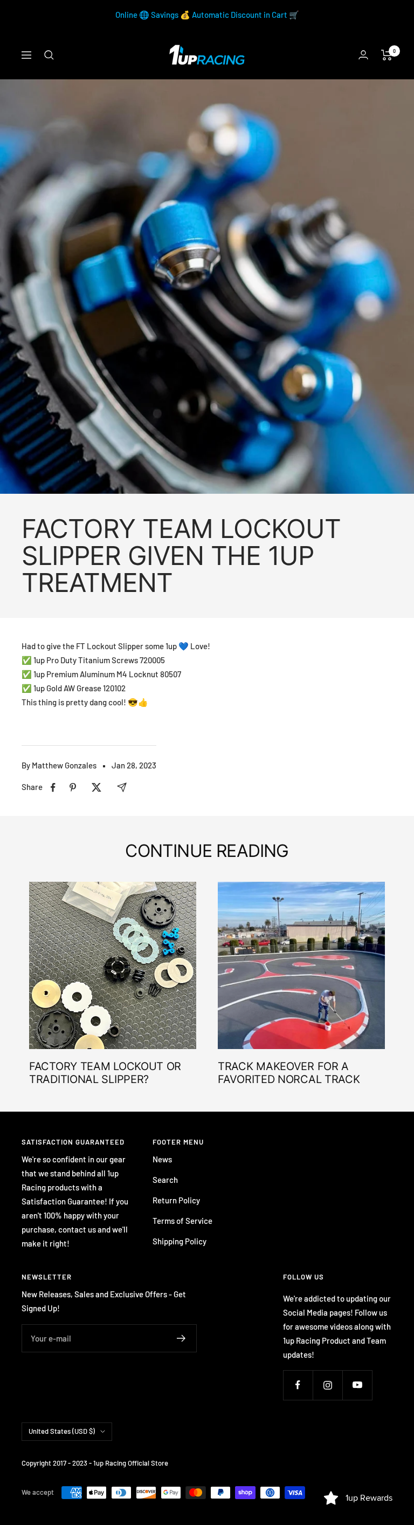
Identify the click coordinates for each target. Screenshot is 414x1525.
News (162, 1159)
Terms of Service (182, 1221)
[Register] (181, 1338)
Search (165, 1179)
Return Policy (176, 1200)
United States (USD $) (62, 1431)
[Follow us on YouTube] (357, 1385)
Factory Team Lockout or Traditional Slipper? (105, 1073)
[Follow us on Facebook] (298, 1385)
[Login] (363, 54)
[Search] (49, 55)
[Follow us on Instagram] (327, 1385)
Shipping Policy (179, 1241)
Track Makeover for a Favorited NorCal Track (289, 1073)
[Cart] (386, 55)
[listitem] (53, 787)
